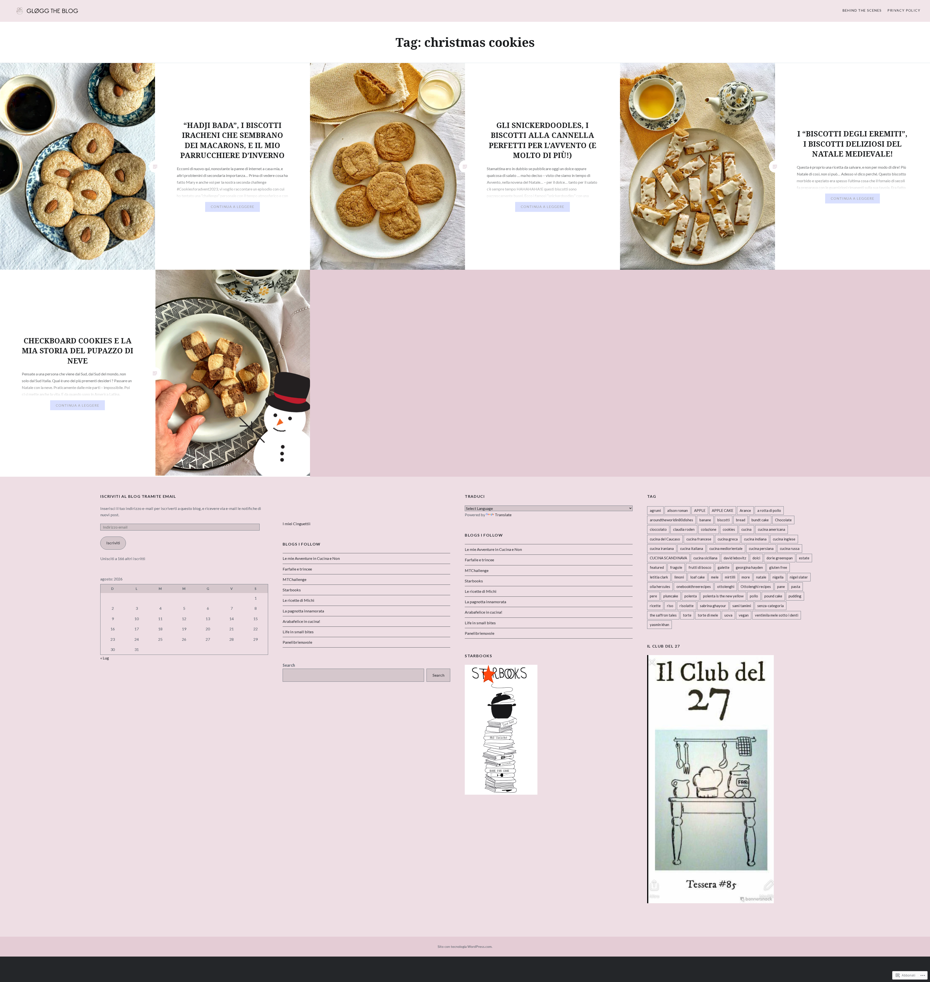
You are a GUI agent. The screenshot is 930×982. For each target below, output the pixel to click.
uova (728, 615)
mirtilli (730, 577)
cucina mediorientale (726, 548)
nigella (778, 577)
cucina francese (698, 539)
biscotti (723, 520)
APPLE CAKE (722, 510)
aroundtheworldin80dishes (671, 520)
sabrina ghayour (713, 605)
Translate (503, 514)
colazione (708, 529)
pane (781, 586)
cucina (746, 529)
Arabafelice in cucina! (483, 612)
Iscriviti (113, 542)
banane (705, 520)
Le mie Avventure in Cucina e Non (493, 549)
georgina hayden (749, 567)
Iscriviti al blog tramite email (138, 496)
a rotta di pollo (769, 510)
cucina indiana (755, 539)
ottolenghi (725, 586)
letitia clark (659, 577)
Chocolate (783, 520)
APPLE (699, 510)
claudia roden (684, 529)
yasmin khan (659, 624)
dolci (756, 558)
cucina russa (789, 548)
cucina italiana (691, 548)
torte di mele (708, 615)
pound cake (773, 596)
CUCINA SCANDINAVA (668, 558)
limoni (679, 577)
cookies (729, 529)
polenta (690, 596)
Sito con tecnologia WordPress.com (465, 946)
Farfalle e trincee (479, 559)
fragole (676, 567)
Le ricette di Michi (480, 591)
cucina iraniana (662, 548)
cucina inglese (784, 539)
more (746, 577)
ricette (655, 605)
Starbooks (474, 580)
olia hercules (660, 586)
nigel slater (799, 577)
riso (670, 605)
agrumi (655, 510)
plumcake (670, 596)
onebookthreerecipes (693, 586)
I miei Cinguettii (296, 523)
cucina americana (771, 529)
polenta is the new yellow (723, 596)
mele (715, 577)
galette (723, 567)
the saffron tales (663, 615)
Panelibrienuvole (479, 633)
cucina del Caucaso (665, 539)
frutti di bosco (700, 567)
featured (657, 567)
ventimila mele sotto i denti (776, 615)
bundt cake (760, 520)
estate (804, 558)
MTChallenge (476, 570)
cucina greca (728, 539)
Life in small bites (480, 622)
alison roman (677, 510)
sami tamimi (741, 605)
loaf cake (697, 577)
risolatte (687, 605)
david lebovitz (735, 558)
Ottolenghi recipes (756, 586)
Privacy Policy (903, 10)
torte (687, 615)
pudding (795, 596)
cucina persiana (761, 548)
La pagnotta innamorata (485, 601)
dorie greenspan (780, 558)
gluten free (778, 567)
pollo (754, 596)
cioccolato (658, 529)
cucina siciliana (705, 558)
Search (289, 665)
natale (761, 577)
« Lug (104, 658)
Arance (745, 510)
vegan (744, 615)
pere (653, 596)
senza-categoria (770, 605)
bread (740, 520)
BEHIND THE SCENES (862, 10)
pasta (795, 586)
